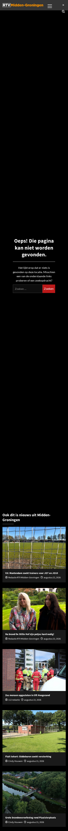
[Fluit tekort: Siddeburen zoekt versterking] (34, 731)
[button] (50, 5)
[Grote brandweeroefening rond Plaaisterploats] (34, 792)
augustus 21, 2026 (35, 761)
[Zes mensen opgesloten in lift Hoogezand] (34, 670)
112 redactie (14, 700)
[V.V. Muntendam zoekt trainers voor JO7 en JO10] (34, 548)
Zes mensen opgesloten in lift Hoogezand (27, 695)
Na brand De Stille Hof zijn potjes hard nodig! (29, 634)
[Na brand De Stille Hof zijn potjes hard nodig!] (34, 609)
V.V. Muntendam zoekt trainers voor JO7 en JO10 (31, 573)
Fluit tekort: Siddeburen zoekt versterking (28, 756)
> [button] (63, 5)
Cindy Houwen (15, 761)
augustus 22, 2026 (52, 577)
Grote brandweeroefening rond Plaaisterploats (30, 817)
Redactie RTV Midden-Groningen (23, 577)
